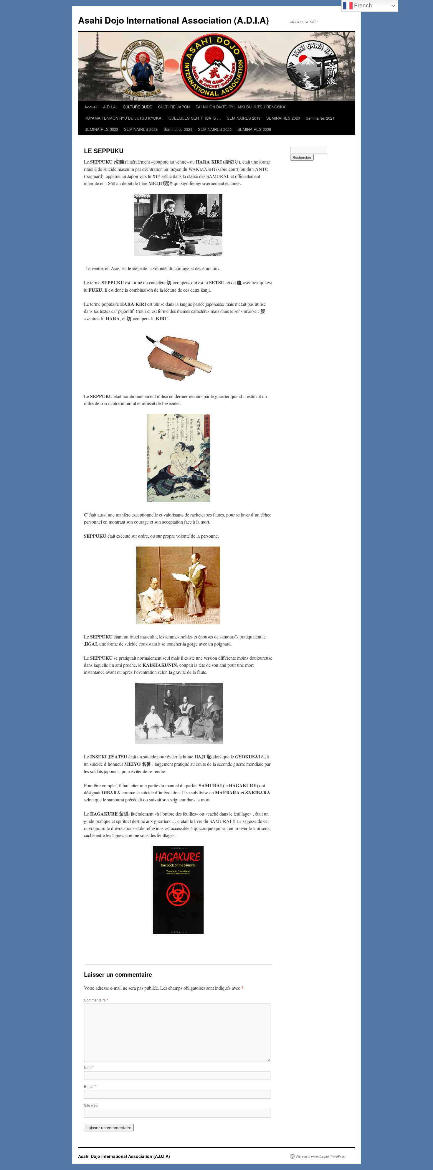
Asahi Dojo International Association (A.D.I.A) (173, 20)
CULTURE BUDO (137, 107)
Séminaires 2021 (320, 118)
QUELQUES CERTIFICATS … (194, 118)
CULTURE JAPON (174, 107)
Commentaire (96, 999)
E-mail (90, 1086)
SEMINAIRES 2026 (254, 129)
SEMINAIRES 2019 (243, 118)
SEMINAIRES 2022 (101, 129)
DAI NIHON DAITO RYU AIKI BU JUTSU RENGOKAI (241, 107)
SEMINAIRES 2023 (141, 129)
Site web (91, 1105)
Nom (89, 1067)
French (362, 5)
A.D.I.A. (110, 107)
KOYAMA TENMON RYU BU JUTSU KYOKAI (124, 118)
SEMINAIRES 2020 (283, 118)
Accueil (91, 107)
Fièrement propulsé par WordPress (321, 1156)
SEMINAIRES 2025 (215, 129)
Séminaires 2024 (177, 129)
